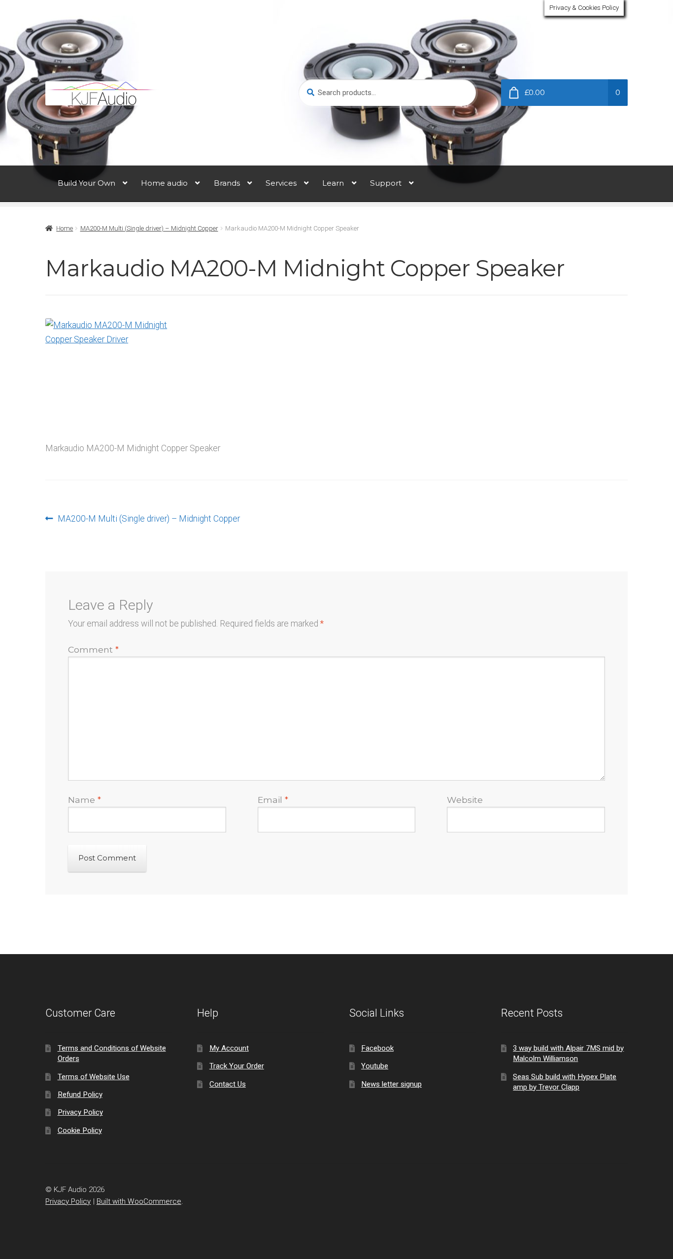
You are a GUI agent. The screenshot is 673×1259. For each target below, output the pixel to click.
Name (84, 800)
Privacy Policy (80, 1112)
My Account (229, 1048)
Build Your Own (86, 183)
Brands (227, 183)
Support (386, 183)
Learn (333, 183)
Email (273, 800)
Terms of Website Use (94, 1076)
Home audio (164, 183)
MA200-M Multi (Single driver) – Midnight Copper (149, 228)
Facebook (377, 1048)
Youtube (374, 1065)
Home (64, 228)
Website (465, 800)
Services (281, 183)
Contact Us (227, 1084)
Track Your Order (236, 1065)
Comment (93, 649)
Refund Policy (80, 1094)
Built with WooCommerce (139, 1201)
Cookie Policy (80, 1130)
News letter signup (391, 1084)
